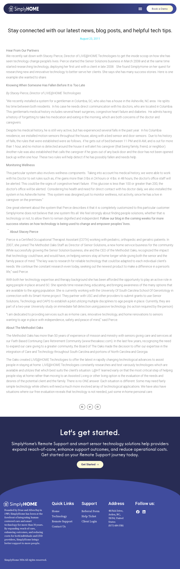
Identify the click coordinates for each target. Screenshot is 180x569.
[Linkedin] (144, 511)
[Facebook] (137, 511)
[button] (140, 9)
